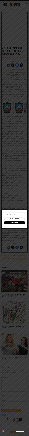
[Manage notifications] (3, 431)
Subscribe (14, 222)
